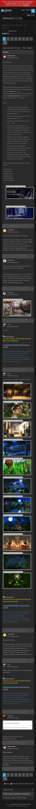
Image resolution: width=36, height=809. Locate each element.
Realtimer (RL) (12, 31)
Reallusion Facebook (14, 95)
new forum (26, 5)
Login (22, 10)
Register (28, 10)
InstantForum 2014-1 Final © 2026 (20, 804)
